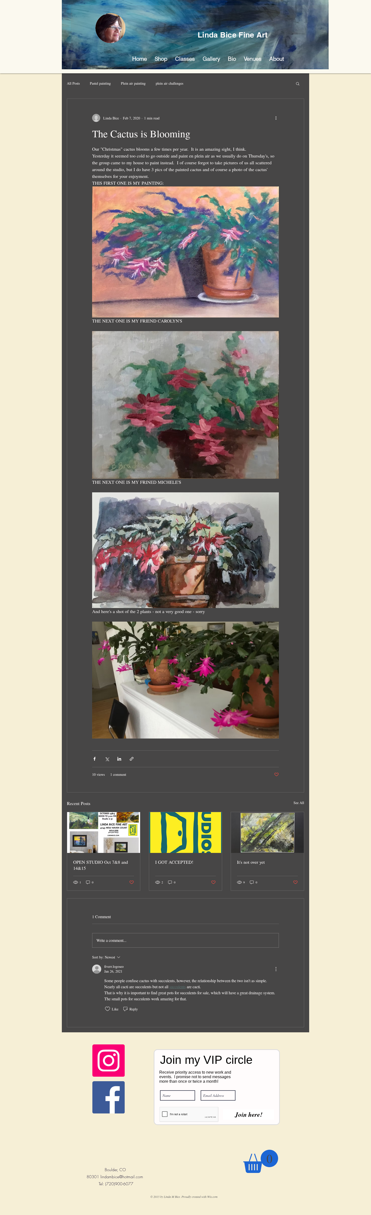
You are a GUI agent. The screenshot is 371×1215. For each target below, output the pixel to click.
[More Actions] (276, 969)
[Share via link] (131, 758)
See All (299, 802)
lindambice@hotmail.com (121, 1176)
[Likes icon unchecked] (107, 1009)
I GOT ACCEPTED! (174, 862)
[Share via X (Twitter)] (106, 758)
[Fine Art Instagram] (108, 1060)
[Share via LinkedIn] (119, 758)
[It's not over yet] (267, 832)
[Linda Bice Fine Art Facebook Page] (108, 1097)
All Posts (73, 83)
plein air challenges (169, 83)
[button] (211, 59)
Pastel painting (100, 83)
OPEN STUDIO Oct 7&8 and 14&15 (100, 865)
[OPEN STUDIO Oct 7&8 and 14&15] (103, 832)
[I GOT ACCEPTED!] (185, 832)
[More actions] (276, 118)
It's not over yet (251, 862)
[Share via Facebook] (94, 758)
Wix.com (212, 1197)
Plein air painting (133, 83)
